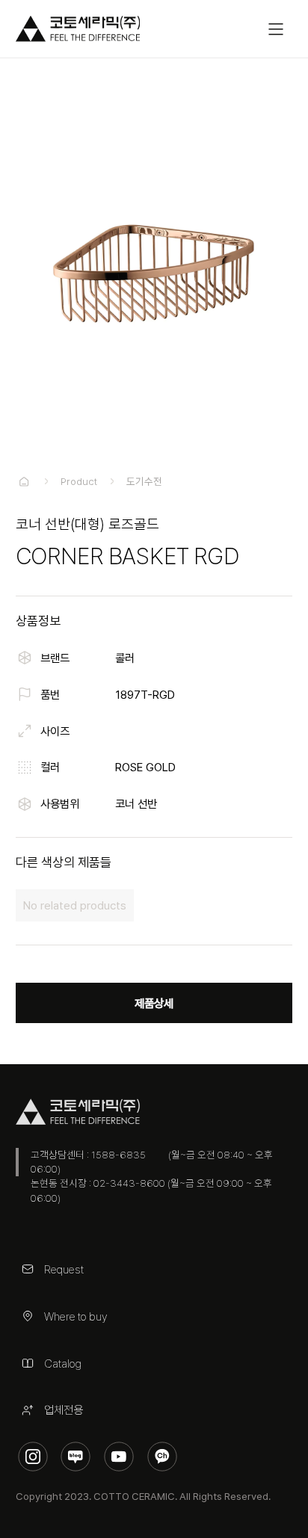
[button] (275, 29)
